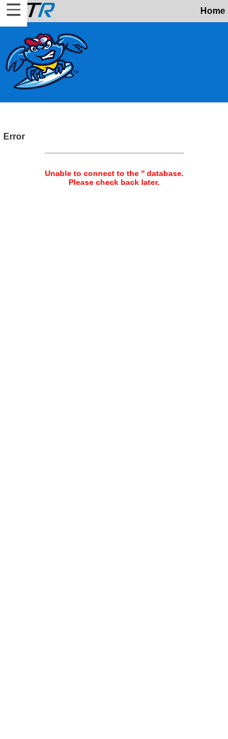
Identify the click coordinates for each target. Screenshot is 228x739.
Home (212, 10)
